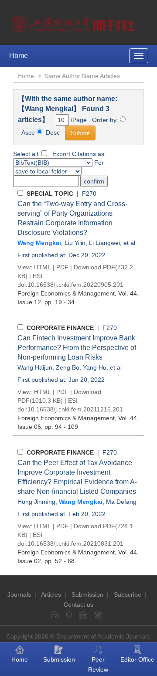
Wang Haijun (34, 367)
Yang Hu (94, 367)
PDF (62, 267)
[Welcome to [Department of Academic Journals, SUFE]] (74, 21)
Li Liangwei (104, 242)
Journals (19, 594)
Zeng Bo (67, 367)
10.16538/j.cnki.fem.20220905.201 (75, 284)
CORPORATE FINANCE (60, 327)
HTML (42, 267)
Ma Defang (121, 501)
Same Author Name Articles (82, 75)
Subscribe (127, 594)
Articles (51, 594)
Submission (87, 594)
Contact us (78, 604)
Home (18, 55)
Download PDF (94, 267)
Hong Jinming (36, 501)
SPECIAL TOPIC (50, 193)
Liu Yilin (75, 242)
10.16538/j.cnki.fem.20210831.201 (75, 543)
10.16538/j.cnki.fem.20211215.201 (75, 409)
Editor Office (137, 659)
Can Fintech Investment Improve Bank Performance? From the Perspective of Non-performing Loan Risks (76, 347)
